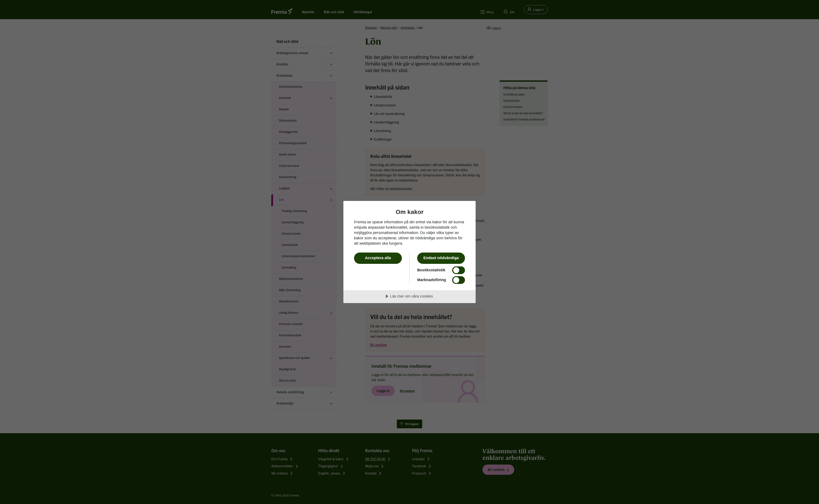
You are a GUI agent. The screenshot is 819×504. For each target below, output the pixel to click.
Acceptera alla (378, 258)
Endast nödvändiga (441, 258)
